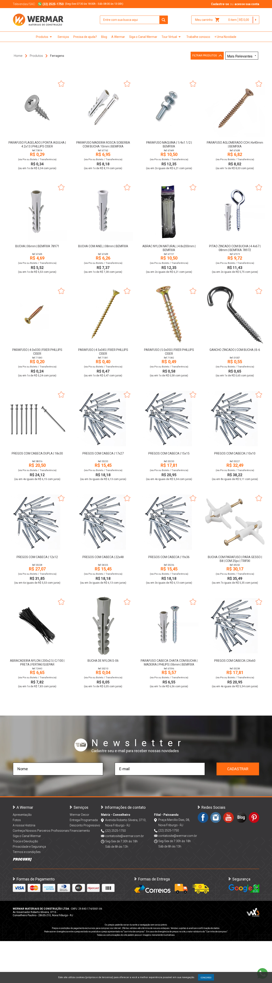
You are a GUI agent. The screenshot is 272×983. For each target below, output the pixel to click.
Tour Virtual (172, 36)
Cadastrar (237, 769)
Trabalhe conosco (198, 37)
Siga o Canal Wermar (143, 37)
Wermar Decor (79, 814)
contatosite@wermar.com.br (124, 836)
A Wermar (118, 37)
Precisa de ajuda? (85, 37)
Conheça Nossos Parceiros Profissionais (41, 830)
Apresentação (22, 814)
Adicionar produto (37, 132)
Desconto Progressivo (85, 825)
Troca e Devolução (25, 841)
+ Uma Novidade (225, 37)
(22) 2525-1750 (115, 830)
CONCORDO (206, 977)
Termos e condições (27, 852)
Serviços (63, 37)
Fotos (17, 820)
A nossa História (24, 825)
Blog (104, 37)
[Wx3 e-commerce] (252, 912)
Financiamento (80, 830)
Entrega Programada (84, 820)
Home (18, 56)
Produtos (44, 36)
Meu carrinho (207, 19)
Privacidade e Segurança (29, 846)
